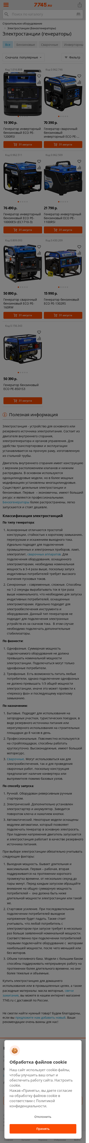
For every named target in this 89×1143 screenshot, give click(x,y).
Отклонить (42, 1117)
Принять (42, 1129)
